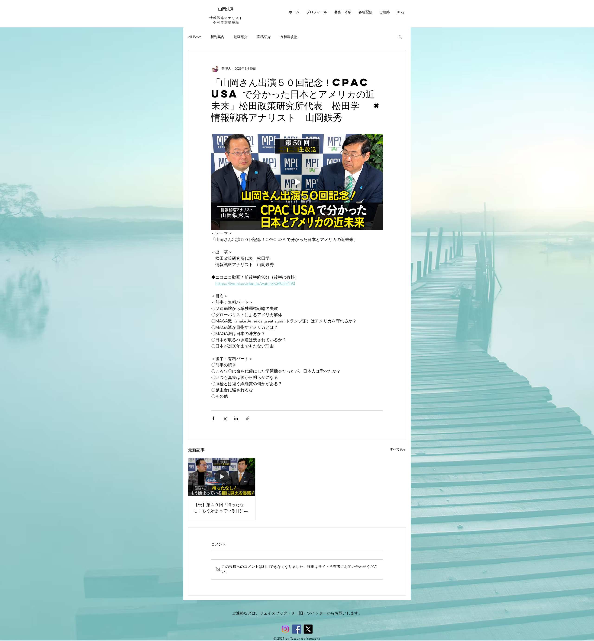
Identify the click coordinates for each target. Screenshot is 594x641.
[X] (308, 629)
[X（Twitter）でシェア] (225, 418)
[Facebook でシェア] (213, 418)
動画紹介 (241, 37)
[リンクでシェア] (247, 418)
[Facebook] (296, 629)
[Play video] (297, 182)
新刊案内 (217, 37)
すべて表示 (398, 449)
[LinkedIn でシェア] (236, 418)
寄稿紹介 (264, 37)
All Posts (194, 37)
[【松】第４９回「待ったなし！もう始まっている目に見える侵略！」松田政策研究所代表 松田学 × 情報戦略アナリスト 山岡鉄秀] (221, 477)
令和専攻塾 (288, 37)
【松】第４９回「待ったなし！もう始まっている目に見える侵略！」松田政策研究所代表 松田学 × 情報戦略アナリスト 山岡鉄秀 (221, 507)
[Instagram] (285, 629)
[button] (400, 37)
